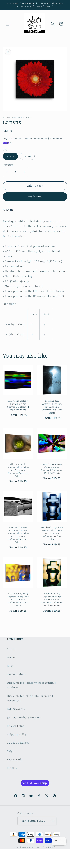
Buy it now (35, 196)
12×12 (10, 156)
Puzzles (12, 767)
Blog (10, 665)
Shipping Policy (17, 734)
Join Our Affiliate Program (23, 717)
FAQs (10, 751)
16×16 (27, 156)
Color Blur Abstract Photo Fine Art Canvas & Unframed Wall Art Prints (18, 405)
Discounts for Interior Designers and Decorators (30, 698)
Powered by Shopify (45, 847)
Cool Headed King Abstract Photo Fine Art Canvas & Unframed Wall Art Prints (18, 599)
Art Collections (16, 674)
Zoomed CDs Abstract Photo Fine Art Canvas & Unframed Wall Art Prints (52, 468)
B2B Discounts (16, 708)
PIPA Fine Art (29, 847)
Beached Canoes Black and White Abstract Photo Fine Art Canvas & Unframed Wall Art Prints (18, 535)
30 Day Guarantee (18, 742)
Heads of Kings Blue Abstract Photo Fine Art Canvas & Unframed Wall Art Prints (52, 533)
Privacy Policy (16, 725)
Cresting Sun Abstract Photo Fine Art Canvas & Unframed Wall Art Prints (52, 407)
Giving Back (14, 759)
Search (11, 649)
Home (11, 657)
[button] (7, 24)
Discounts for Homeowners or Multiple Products (31, 685)
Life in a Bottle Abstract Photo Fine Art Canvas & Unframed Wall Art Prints (18, 470)
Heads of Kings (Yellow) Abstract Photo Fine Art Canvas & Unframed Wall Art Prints (52, 599)
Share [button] (10, 209)
